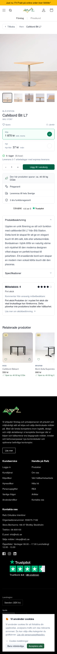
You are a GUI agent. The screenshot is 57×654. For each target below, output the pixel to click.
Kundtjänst (7, 472)
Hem (21, 26)
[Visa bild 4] (40, 98)
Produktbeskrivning (15, 220)
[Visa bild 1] (7, 98)
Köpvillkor (7, 477)
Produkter (36, 467)
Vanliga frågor (9, 494)
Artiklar (35, 494)
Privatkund (36, 18)
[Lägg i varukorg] (29, 359)
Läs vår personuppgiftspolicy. (31, 634)
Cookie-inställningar (18, 640)
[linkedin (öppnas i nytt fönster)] (14, 553)
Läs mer (9, 450)
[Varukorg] (51, 10)
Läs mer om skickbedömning (19, 311)
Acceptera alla (35, 646)
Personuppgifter (10, 488)
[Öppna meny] (4, 10)
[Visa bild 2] (18, 98)
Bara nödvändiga (15, 646)
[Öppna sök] (10, 10)
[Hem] (28, 10)
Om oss (35, 472)
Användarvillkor (9, 499)
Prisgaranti (15, 186)
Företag (20, 18)
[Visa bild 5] (51, 98)
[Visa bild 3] (29, 98)
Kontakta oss (38, 499)
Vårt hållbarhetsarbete (42, 477)
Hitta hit (35, 483)
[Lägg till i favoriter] (5, 359)
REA (34, 488)
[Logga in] (44, 10)
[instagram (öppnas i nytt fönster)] (9, 553)
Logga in (6, 467)
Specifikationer (13, 273)
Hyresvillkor (8, 483)
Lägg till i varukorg (39, 167)
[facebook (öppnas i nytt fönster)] (3, 553)
